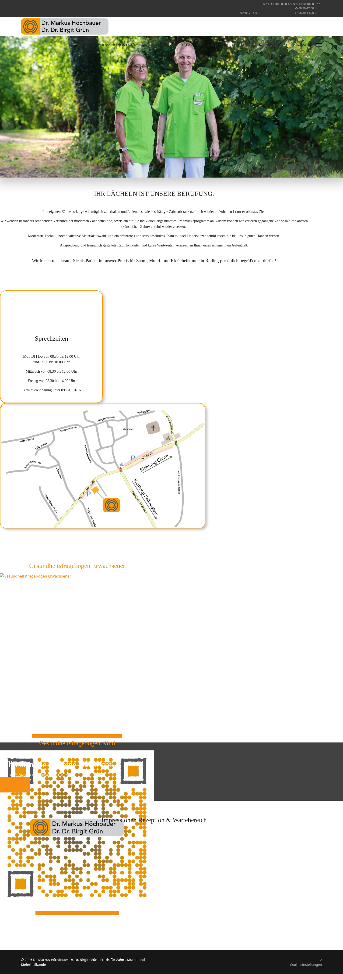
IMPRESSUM (300, 45)
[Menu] (319, 45)
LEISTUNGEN (211, 45)
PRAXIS (165, 45)
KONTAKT (239, 45)
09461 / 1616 (249, 13)
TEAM (186, 45)
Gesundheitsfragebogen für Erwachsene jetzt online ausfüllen (77, 736)
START (144, 45)
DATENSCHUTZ (269, 45)
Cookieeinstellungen (306, 964)
